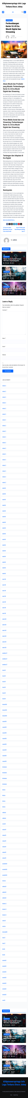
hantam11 (4, 903)
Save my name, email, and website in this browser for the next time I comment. (13, 366)
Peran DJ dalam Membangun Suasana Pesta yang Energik (7, 229)
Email (3, 346)
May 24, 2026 (7, 1056)
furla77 (3, 937)
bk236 (3, 949)
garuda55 (4, 960)
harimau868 (4, 932)
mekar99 (4, 829)
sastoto (4, 926)
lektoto (3, 789)
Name (4, 338)
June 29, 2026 (8, 1025)
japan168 (4, 619)
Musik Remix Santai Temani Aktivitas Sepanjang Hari (12, 260)
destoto (4, 880)
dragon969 (4, 704)
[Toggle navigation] (12, 12)
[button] (22, 12)
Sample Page (15, 1094)
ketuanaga (4, 767)
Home (11, 1094)
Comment (4, 310)
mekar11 (4, 385)
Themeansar (23, 1091)
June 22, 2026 (8, 1040)
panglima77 (4, 653)
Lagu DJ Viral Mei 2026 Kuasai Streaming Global (13, 1068)
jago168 (4, 579)
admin (13, 35)
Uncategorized (9, 20)
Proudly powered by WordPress (8, 1091)
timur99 (4, 670)
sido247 (4, 920)
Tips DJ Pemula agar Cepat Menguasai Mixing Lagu (20, 229)
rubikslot (4, 812)
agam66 (4, 488)
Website (4, 354)
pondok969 (4, 863)
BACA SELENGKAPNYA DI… (9, 220)
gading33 (4, 886)
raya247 (4, 823)
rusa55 (3, 1000)
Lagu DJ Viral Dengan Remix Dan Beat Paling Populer (13, 275)
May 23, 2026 (7, 1071)
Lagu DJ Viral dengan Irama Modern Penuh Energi (12, 290)
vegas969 (4, 721)
